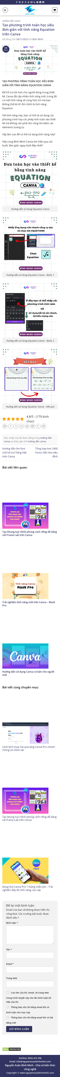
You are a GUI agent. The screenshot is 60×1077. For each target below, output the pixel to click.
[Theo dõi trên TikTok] (23, 2)
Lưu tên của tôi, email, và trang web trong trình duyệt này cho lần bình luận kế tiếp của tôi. (28, 997)
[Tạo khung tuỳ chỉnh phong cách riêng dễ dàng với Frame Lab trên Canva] (30, 500)
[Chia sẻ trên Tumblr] (38, 426)
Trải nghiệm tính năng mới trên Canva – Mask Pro (28, 603)
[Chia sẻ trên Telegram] (43, 426)
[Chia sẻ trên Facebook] (10, 426)
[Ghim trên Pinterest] (27, 426)
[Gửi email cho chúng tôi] (31, 2)
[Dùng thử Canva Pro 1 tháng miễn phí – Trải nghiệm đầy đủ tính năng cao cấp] (30, 855)
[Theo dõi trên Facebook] (17, 2)
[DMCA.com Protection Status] (11, 1049)
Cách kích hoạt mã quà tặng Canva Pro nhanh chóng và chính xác (28, 748)
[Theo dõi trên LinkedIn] (40, 2)
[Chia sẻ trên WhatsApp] (4, 426)
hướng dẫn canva (37, 441)
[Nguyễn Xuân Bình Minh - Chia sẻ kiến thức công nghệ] (29, 10)
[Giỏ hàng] (54, 10)
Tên (9, 949)
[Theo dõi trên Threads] (28, 2)
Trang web (11, 978)
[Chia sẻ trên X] (15, 426)
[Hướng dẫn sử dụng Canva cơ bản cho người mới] (30, 640)
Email (10, 963)
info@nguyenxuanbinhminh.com (33, 1061)
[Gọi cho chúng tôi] (34, 2)
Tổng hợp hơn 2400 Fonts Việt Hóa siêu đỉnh (46, 452)
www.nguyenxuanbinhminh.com (37, 1072)
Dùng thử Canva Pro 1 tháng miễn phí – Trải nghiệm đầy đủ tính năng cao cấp (27, 888)
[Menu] (5, 10)
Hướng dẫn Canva (11, 21)
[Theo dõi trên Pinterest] (37, 2)
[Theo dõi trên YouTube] (43, 2)
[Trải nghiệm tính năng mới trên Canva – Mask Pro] (30, 570)
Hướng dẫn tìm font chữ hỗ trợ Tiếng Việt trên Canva (14, 452)
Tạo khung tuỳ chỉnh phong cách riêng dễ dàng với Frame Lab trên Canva (29, 533)
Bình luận (12, 922)
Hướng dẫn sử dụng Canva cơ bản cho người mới (28, 673)
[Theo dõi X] (25, 2)
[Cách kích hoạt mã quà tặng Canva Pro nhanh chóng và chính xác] (30, 717)
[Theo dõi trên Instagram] (20, 2)
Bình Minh (37, 39)
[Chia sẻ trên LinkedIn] (32, 426)
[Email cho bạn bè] (21, 426)
